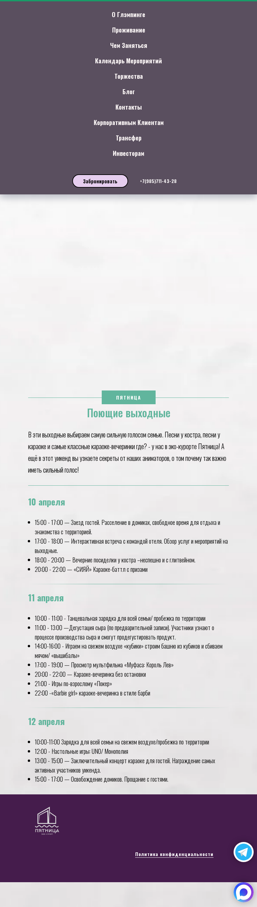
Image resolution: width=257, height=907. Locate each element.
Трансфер (129, 137)
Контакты (128, 107)
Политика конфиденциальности (174, 853)
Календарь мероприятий (128, 60)
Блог (128, 91)
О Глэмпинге (128, 14)
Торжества (128, 76)
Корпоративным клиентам (129, 122)
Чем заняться (128, 45)
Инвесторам (128, 153)
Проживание (128, 29)
